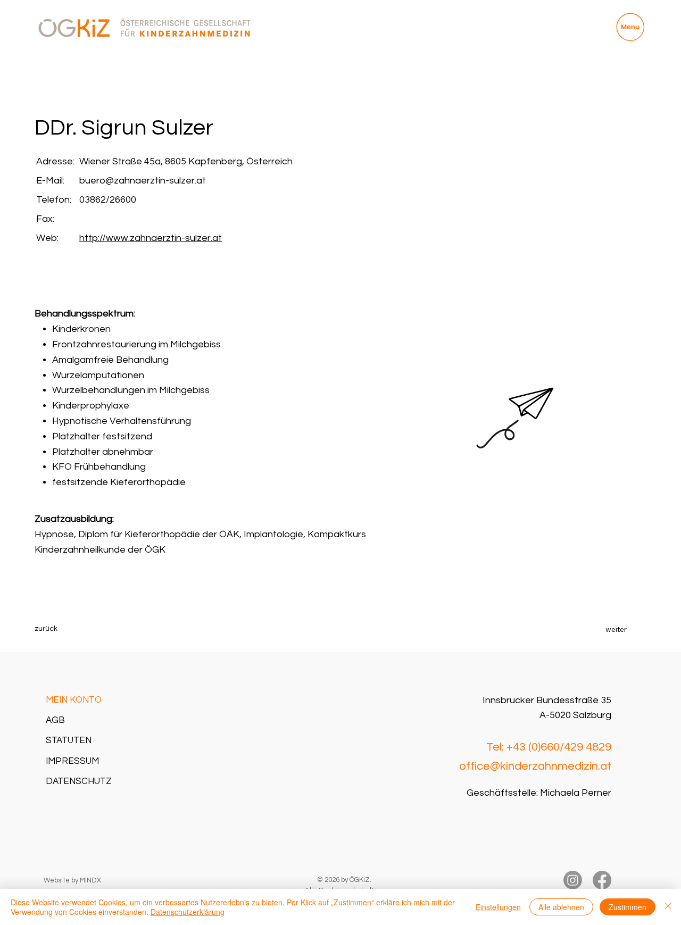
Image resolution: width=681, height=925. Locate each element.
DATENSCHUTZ (79, 781)
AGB (55, 720)
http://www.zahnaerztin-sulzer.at (150, 238)
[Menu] (630, 27)
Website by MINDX (72, 880)
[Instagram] (572, 880)
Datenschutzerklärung (188, 911)
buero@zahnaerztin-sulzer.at (142, 181)
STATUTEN (69, 740)
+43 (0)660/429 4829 (558, 747)
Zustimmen (627, 907)
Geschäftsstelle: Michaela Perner (539, 793)
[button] (66, 629)
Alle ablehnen (561, 907)
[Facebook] (602, 880)
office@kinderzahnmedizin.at (535, 766)
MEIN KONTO (74, 700)
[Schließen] (668, 906)
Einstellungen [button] (498, 907)
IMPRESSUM (72, 761)
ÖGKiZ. (360, 880)
